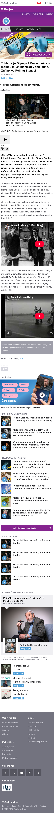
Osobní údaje (17, 806)
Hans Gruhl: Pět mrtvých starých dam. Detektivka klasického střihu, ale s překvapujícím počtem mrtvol (31, 476)
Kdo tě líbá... (7, 78)
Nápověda (33, 726)
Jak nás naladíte (35, 723)
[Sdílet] (7, 149)
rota (21, 359)
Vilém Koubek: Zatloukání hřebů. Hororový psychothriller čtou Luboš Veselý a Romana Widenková (31, 464)
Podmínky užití (31, 806)
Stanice (5, 730)
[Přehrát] (5, 139)
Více (40, 29)
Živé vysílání (9, 395)
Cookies (5, 806)
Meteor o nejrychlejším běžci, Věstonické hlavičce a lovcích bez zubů (30, 501)
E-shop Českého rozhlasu (17, 592)
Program (26, 14)
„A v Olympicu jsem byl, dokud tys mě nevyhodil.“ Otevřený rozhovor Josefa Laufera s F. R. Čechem (31, 445)
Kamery (49, 14)
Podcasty (6, 754)
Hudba (5, 29)
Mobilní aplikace (9, 758)
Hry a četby (9, 385)
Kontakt (31, 738)
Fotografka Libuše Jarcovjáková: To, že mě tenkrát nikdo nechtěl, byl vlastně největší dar (31, 513)
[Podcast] (2, 149)
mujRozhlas (6, 377)
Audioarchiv (38, 14)
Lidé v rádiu (33, 730)
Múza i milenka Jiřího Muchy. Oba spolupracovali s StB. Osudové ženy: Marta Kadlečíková (32, 433)
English (43, 806)
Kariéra (31, 734)
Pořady (30, 29)
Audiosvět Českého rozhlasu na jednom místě (20, 407)
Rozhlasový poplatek (37, 741)
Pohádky (7, 390)
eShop (5, 734)
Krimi (23, 385)
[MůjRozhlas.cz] (5, 90)
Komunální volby (10, 726)
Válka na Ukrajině (10, 723)
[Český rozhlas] (9, 3)
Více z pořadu (10, 536)
